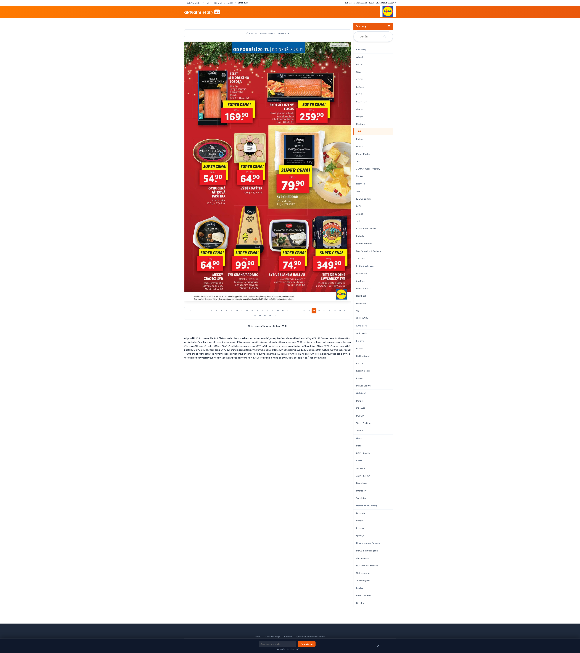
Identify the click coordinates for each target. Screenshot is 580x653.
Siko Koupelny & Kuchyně (368, 250)
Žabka (359, 176)
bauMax (360, 281)
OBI (358, 310)
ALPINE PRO (363, 475)
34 (265, 316)
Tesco (359, 161)
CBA (358, 71)
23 (304, 310)
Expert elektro (363, 370)
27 (324, 310)
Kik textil (360, 408)
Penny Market (363, 153)
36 (275, 316)
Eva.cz (359, 363)
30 (339, 310)
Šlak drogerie (363, 573)
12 (247, 310)
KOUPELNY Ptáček (366, 228)
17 (273, 310)
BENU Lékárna (363, 595)
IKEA (359, 206)
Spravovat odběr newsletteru (310, 636)
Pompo (360, 528)
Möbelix (360, 235)
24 (309, 310)
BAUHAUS (361, 273)
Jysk (358, 221)
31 (344, 310)
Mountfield (361, 303)
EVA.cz (360, 86)
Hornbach (361, 295)
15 (262, 310)
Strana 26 (284, 33)
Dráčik (359, 520)
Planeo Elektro (363, 385)
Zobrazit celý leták (268, 33)
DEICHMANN (363, 453)
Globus (359, 109)
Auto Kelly (361, 333)
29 (334, 310)
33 (260, 316)
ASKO (359, 191)
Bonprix (360, 400)
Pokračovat (307, 644)
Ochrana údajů (273, 636)
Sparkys (360, 535)
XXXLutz (360, 258)
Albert (359, 57)
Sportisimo (361, 498)
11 (242, 310)
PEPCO (360, 415)
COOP (359, 79)
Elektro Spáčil (362, 355)
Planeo (359, 378)
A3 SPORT (361, 468)
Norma (359, 146)
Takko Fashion (363, 423)
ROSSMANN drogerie (367, 565)
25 (314, 310)
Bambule (360, 513)
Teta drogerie (363, 580)
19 (283, 310)
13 (252, 310)
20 (288, 310)
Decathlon (361, 483)
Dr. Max (360, 603)
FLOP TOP (361, 101)
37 (280, 316)
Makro (359, 138)
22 (298, 310)
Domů (258, 636)
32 (255, 316)
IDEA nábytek (363, 198)
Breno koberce (363, 288)
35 (270, 316)
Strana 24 (251, 33)
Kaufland (360, 124)
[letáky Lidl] (388, 12)
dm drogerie (362, 558)
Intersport (361, 490)
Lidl (359, 131)
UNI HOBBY (362, 318)
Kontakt (288, 636)
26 (319, 310)
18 (278, 310)
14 (257, 310)
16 (267, 310)
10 (237, 310)
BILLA (359, 64)
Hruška (359, 116)
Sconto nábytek (364, 243)
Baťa (358, 445)
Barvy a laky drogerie (367, 550)
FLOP (359, 94)
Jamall (359, 213)
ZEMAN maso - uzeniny (368, 168)
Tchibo (359, 430)
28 (329, 310)
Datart (359, 348)
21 (293, 310)
